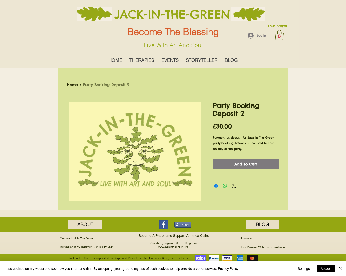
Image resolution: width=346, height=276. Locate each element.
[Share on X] (234, 186)
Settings (304, 268)
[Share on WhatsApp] (225, 186)
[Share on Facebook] (216, 186)
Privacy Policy (228, 268)
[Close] (340, 268)
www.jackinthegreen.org (173, 246)
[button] (279, 35)
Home (72, 84)
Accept (326, 268)
